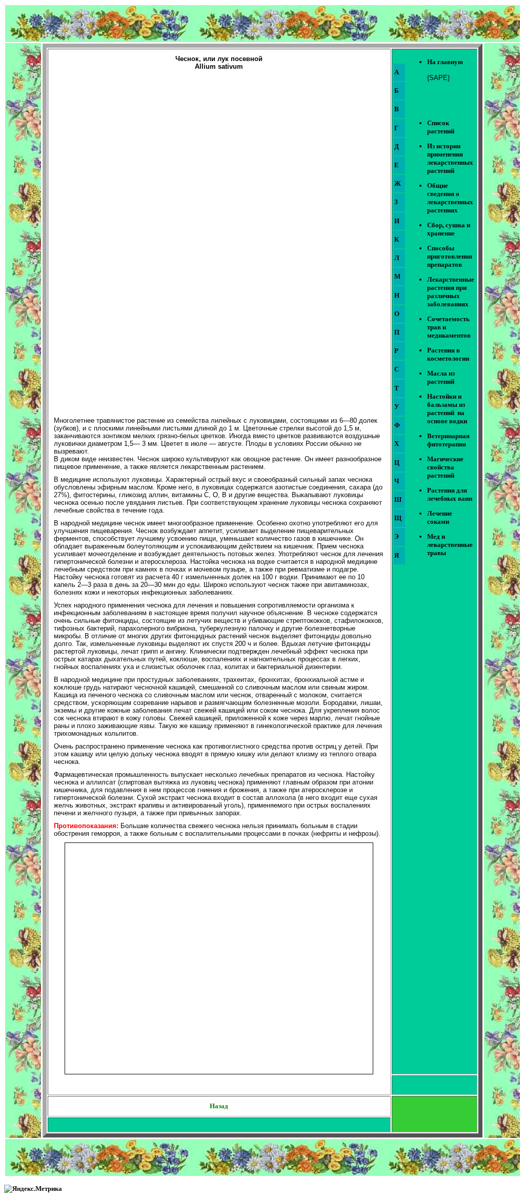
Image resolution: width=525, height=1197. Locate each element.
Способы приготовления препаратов (449, 256)
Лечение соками (439, 517)
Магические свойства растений (445, 467)
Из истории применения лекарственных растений (450, 158)
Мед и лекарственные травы (450, 545)
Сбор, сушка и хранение (448, 229)
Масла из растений (441, 377)
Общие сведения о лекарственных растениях (450, 198)
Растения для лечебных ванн (449, 494)
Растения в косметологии (448, 354)
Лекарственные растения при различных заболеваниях (450, 292)
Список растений (440, 127)
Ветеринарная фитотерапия (448, 440)
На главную (445, 62)
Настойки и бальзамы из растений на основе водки (447, 409)
